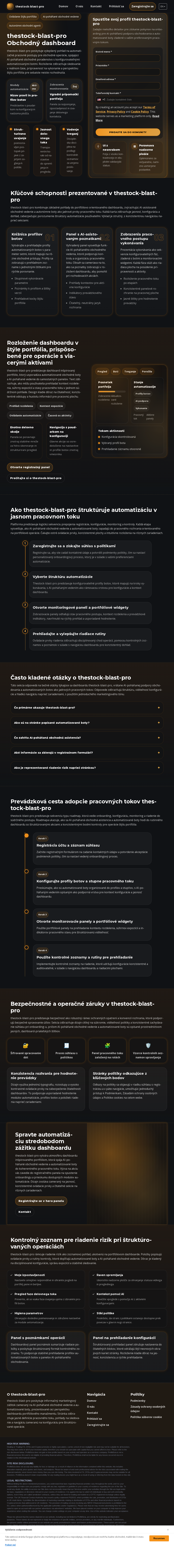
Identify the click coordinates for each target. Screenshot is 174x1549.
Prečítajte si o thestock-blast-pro (35, 478)
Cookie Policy (140, 111)
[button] (163, 6)
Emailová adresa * (106, 79)
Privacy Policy (116, 111)
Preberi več (10, 1544)
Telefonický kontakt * (108, 93)
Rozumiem (159, 1538)
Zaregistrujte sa (143, 6)
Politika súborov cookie (146, 1417)
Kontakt (96, 6)
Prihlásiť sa (116, 6)
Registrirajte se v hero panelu (41, 1201)
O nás (79, 6)
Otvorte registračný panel (30, 467)
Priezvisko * (102, 65)
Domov (63, 6)
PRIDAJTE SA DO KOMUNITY (128, 132)
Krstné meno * (104, 51)
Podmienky (137, 1401)
